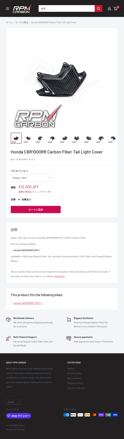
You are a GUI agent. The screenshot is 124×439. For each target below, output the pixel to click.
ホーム (9, 22)
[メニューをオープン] (7, 8)
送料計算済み (25, 191)
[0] (115, 8)
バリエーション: (20, 170)
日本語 (11, 402)
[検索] (98, 8)
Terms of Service (76, 387)
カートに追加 (35, 209)
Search (71, 368)
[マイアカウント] (109, 8)
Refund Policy (74, 378)
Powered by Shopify (15, 429)
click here (59, 276)
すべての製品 (21, 22)
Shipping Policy (75, 383)
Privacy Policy (74, 373)
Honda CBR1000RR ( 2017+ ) (27, 303)
